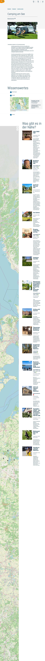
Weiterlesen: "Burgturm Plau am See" (31, 171)
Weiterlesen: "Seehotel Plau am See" (31, 197)
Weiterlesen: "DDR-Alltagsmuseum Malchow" (31, 396)
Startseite (9, 8)
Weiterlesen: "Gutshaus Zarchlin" (31, 268)
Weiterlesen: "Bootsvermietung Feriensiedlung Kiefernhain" (31, 373)
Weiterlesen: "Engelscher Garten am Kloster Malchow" (31, 352)
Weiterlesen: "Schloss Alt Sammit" (31, 316)
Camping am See (20, 8)
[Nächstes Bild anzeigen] (35, 30)
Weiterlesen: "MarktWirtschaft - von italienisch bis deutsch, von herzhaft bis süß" (31, 418)
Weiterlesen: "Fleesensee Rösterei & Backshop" (31, 334)
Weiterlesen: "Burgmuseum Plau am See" (31, 242)
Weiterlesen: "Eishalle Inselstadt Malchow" (31, 456)
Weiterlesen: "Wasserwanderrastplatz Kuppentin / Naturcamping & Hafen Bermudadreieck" (31, 294)
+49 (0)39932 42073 (34, 105)
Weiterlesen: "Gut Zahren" (31, 219)
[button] (7, 450)
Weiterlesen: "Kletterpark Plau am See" (31, 438)
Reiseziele (14, 8)
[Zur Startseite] (2, 1)
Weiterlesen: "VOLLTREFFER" (31, 145)
